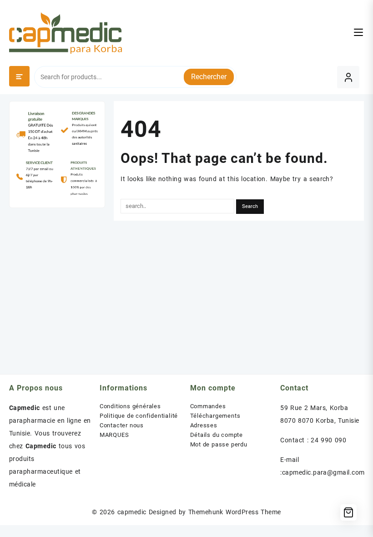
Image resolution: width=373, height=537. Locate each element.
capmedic (131, 512)
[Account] (348, 77)
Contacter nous (122, 425)
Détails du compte (216, 434)
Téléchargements (215, 415)
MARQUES (114, 434)
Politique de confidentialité (139, 415)
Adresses (203, 425)
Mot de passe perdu (218, 444)
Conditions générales (130, 406)
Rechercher (209, 76)
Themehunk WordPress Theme (234, 512)
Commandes (208, 406)
